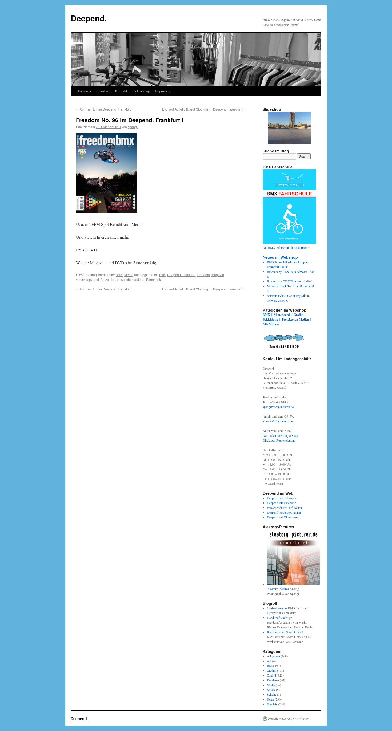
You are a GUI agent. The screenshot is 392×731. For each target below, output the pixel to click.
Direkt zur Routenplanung (279, 440)
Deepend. (89, 18)
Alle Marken (271, 324)
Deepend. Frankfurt (181, 274)
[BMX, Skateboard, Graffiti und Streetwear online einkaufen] (284, 349)
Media (128, 274)
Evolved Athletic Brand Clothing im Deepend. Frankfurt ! (204, 109)
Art (269, 661)
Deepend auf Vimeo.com (282, 517)
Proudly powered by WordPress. (288, 718)
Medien (304, 319)
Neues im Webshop (280, 257)
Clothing (272, 670)
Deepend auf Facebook (281, 503)
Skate (270, 699)
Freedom (203, 274)
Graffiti (298, 314)
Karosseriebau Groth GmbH (285, 632)
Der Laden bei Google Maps (281, 435)
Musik (271, 689)
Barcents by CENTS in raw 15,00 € (289, 281)
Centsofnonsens (277, 608)
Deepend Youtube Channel (284, 512)
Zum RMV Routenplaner (278, 421)
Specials (272, 704)
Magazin (217, 274)
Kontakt (121, 90)
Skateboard (282, 314)
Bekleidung (270, 319)
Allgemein (273, 656)
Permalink (153, 279)
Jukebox (103, 90)
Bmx (162, 274)
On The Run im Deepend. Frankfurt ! (104, 109)
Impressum (164, 90)
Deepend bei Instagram (281, 498)
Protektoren (290, 319)
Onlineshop (141, 90)
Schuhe (271, 694)
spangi (133, 126)
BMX (119, 274)
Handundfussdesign (279, 617)
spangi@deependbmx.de (278, 406)
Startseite (84, 90)
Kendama (273, 680)
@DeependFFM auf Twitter (284, 507)
